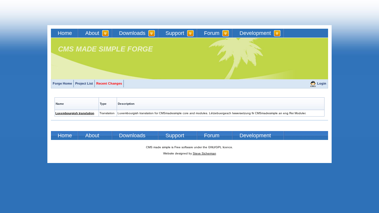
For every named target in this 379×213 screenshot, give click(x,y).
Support (175, 33)
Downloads (132, 33)
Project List (84, 83)
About (92, 33)
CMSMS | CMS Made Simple (93, 12)
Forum (211, 33)
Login (321, 83)
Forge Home (62, 83)
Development (255, 33)
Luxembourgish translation (74, 113)
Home (65, 33)
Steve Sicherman (204, 153)
